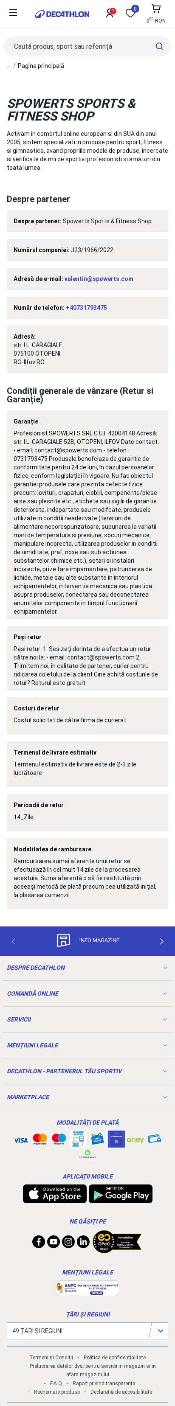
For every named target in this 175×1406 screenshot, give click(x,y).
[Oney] (135, 1139)
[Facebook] (38, 1243)
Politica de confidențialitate (115, 1358)
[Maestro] (59, 1140)
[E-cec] (116, 1143)
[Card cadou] (97, 1140)
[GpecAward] (117, 1249)
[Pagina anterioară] (13, 941)
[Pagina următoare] (161, 941)
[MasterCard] (39, 1140)
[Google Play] (120, 1199)
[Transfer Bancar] (78, 1143)
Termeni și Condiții (51, 1358)
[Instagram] (68, 1243)
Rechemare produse (57, 1392)
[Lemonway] (87, 1154)
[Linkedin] (83, 1243)
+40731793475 (86, 307)
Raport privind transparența (104, 1383)
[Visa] (20, 1139)
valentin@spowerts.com (99, 278)
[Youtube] (53, 1243)
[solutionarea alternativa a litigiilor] (87, 1291)
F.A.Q (56, 1383)
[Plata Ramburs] (154, 1140)
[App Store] (55, 1199)
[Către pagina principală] (62, 14)
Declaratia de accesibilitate (121, 1392)
